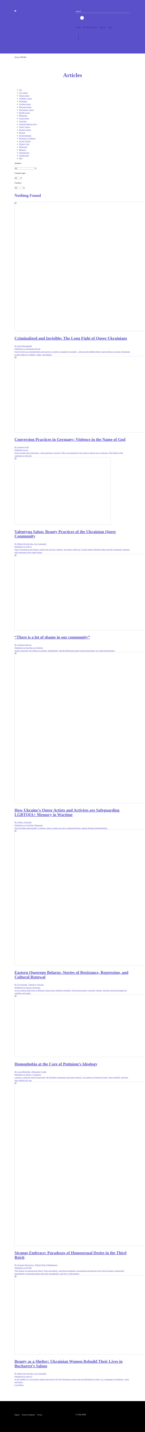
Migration (23, 115)
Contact (110, 27)
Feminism (23, 101)
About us (102, 27)
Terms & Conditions (28, 1415)
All (20, 90)
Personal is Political (27, 138)
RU (81, 38)
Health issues (24, 113)
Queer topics (24, 96)
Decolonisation (25, 135)
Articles (78, 27)
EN (81, 36)
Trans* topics (24, 127)
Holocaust (23, 147)
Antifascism (24, 155)
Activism (23, 121)
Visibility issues (25, 98)
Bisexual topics (25, 107)
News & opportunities (90, 27)
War (20, 158)
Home (16, 57)
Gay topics (23, 93)
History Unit (24, 144)
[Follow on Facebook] (77, 18)
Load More (19, 1385)
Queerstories (24, 153)
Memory (22, 150)
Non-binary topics (26, 110)
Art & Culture (25, 141)
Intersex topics (25, 130)
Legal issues (24, 118)
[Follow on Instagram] (82, 18)
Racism (22, 133)
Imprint (16, 1415)
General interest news (28, 124)
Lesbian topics (25, 104)
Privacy (39, 1415)
